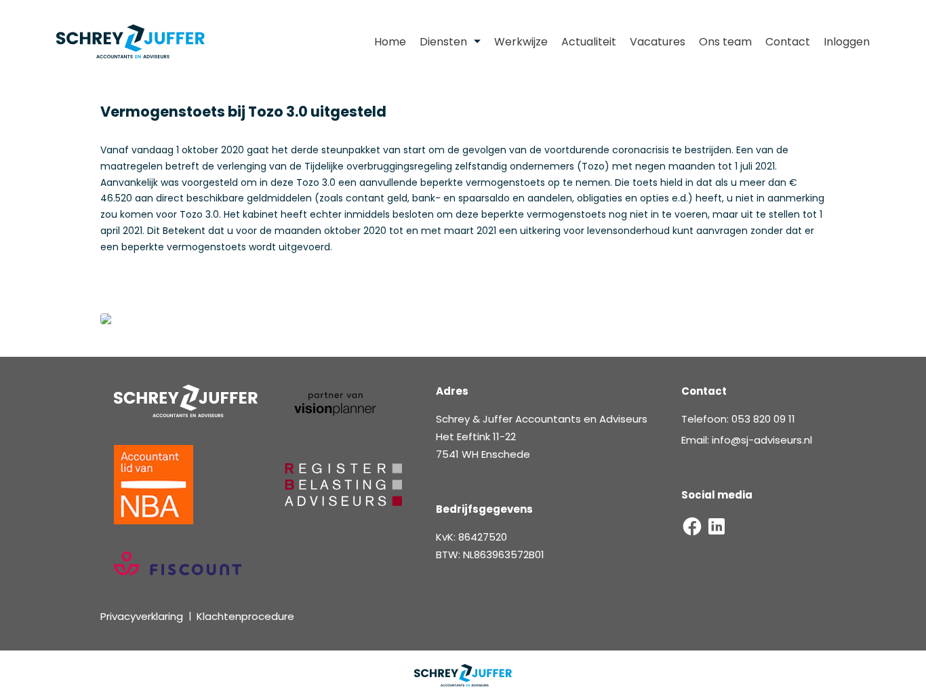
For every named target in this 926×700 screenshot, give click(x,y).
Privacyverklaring (141, 616)
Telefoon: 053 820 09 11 (738, 419)
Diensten (443, 42)
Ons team (725, 42)
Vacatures (657, 42)
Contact (787, 42)
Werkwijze (521, 42)
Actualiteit (588, 42)
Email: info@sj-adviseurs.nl (746, 440)
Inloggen (847, 42)
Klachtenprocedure (245, 616)
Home (390, 42)
